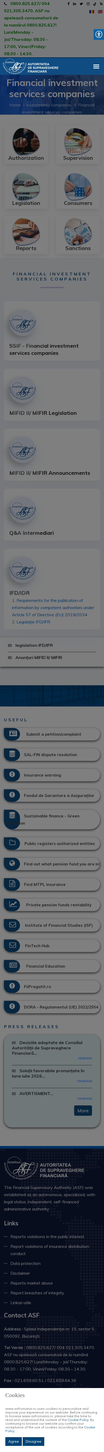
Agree (13, 1441)
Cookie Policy (78, 1420)
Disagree (33, 1441)
